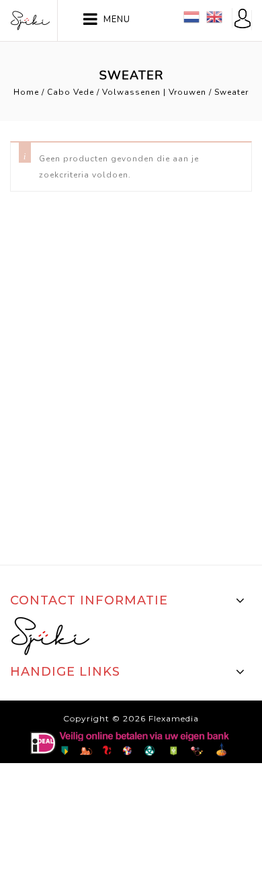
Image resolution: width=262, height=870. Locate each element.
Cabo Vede (70, 92)
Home (26, 92)
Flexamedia (173, 718)
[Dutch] (191, 16)
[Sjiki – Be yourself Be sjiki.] (30, 19)
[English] (214, 16)
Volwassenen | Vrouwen (154, 92)
